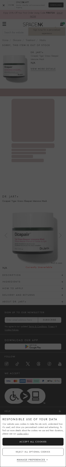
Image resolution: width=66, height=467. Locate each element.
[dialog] (33, 441)
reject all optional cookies (33, 451)
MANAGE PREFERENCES (31, 459)
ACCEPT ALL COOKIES (33, 441)
